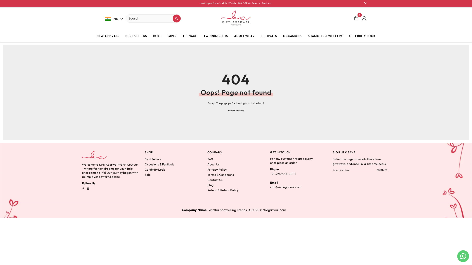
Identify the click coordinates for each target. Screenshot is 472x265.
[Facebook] (83, 189)
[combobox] (149, 18)
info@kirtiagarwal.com (285, 187)
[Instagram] (88, 189)
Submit (382, 170)
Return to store (236, 110)
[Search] (140, 18)
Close (365, 3)
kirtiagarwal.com (273, 210)
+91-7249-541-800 (283, 174)
